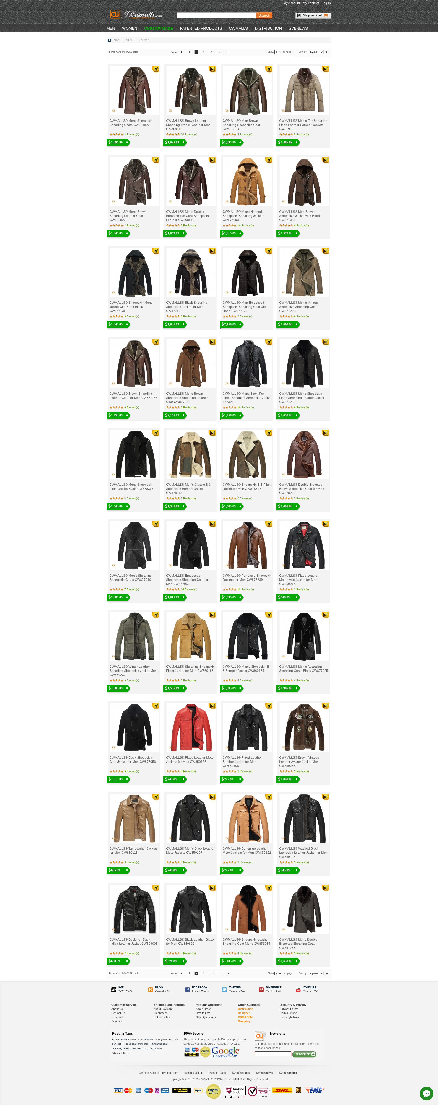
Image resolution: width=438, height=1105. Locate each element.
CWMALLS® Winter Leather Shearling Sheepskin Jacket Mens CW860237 (134, 671)
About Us (117, 1009)
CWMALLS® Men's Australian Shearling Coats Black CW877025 (303, 668)
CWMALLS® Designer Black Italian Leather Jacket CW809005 (134, 941)
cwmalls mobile (288, 1072)
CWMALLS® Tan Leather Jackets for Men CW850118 (134, 850)
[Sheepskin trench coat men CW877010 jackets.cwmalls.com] (134, 545)
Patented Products (201, 28)
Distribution (245, 1009)
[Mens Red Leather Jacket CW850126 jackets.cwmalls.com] (190, 727)
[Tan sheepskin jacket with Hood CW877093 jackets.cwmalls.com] (247, 181)
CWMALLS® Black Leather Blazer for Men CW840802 (190, 941)
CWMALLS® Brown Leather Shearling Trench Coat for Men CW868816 (188, 125)
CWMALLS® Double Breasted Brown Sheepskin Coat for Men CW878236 (301, 489)
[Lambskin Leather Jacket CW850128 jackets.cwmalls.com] (304, 818)
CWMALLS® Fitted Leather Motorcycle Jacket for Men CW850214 (298, 580)
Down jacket (161, 1039)
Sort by (303, 51)
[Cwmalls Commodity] (136, 14)
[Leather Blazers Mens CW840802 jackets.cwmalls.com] (190, 909)
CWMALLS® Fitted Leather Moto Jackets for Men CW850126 (190, 759)
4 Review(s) (244, 134)
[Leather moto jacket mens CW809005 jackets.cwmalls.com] (134, 909)
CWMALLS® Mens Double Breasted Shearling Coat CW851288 (298, 943)
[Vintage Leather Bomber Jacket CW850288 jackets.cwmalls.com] (304, 727)
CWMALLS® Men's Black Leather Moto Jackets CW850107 (190, 850)
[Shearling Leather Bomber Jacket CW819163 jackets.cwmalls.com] (304, 90)
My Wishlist (311, 3)
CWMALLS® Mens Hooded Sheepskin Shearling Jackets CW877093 (243, 216)
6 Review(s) (301, 225)
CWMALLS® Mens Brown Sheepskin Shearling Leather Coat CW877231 (187, 398)
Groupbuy (244, 1021)
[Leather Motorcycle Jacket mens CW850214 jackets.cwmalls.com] (304, 545)
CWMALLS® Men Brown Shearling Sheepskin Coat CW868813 (241, 125)
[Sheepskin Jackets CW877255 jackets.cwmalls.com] (304, 363)
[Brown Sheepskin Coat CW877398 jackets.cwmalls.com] (304, 181)
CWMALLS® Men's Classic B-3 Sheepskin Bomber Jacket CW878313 (188, 489)
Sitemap (116, 1021)
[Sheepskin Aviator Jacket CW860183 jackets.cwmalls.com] (190, 636)
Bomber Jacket (128, 1039)
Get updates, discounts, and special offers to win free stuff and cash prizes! (287, 1046)
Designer (244, 1013)
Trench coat (155, 1048)
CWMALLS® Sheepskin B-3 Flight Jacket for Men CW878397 (247, 486)
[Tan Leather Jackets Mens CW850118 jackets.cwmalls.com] (134, 818)
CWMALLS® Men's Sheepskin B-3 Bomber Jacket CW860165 (246, 668)
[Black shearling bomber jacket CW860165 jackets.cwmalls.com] (247, 636)
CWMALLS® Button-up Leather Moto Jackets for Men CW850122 (247, 850)
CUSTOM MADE (158, 28)
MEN (111, 28)
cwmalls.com (170, 1072)
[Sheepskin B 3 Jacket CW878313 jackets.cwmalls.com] (190, 454)
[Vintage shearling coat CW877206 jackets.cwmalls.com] (304, 272)
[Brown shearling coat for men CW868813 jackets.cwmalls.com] (247, 90)
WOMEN (129, 28)
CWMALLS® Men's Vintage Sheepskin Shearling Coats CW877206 (299, 307)
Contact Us (118, 1013)
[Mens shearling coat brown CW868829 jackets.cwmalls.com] (134, 181)
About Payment (163, 1009)
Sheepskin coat (139, 1048)
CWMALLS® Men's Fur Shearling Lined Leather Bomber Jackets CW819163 (303, 125)
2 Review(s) (244, 316)
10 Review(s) (245, 407)
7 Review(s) (188, 498)
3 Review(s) (188, 407)
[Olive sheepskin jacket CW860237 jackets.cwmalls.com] (134, 636)
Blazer (115, 1039)
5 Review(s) (301, 134)
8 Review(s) (131, 134)
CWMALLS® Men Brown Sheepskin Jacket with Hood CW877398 (299, 216)
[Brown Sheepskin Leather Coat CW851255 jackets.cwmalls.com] (247, 909)
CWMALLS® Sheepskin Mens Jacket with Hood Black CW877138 (131, 307)
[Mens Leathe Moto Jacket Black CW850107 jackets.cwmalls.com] (190, 818)
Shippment (160, 1013)
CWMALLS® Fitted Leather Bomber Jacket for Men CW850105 (242, 762)
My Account (291, 3)
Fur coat (116, 1044)
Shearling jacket (120, 1048)
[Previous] (182, 52)
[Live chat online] (426, 1093)
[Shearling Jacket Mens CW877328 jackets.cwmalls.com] (247, 363)
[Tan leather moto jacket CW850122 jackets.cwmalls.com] (247, 818)
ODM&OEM (245, 1017)
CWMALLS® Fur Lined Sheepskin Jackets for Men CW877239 (247, 577)
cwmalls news (264, 1072)
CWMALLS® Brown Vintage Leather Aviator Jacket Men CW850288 (299, 762)
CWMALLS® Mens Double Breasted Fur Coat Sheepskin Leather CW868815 (187, 216)
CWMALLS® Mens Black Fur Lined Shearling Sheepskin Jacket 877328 (247, 398)
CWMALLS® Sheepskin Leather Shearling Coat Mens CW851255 (246, 941)
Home (115, 40)
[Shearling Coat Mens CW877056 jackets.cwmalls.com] (134, 727)
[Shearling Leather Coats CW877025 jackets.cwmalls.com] (304, 636)
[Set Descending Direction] (326, 51)
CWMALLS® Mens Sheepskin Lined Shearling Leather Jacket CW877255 (301, 398)
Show (271, 51)
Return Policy (162, 1017)
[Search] (264, 15)
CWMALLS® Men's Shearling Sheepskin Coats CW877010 (131, 577)
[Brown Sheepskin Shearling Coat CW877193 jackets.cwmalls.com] (247, 272)
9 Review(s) (188, 225)
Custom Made (145, 1039)
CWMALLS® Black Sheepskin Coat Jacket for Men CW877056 (133, 759)
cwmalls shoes (241, 1072)
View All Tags (120, 1053)
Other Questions (206, 1017)
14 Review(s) (245, 225)
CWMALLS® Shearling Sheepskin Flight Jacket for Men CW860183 (190, 668)
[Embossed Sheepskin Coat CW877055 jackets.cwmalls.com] (190, 545)
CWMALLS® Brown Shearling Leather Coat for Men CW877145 (134, 395)
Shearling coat (159, 1044)
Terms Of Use (288, 1013)
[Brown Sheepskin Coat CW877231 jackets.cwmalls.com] (190, 363)
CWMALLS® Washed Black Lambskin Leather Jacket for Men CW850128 (303, 853)
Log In (326, 3)
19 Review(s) (245, 589)
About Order (203, 1009)
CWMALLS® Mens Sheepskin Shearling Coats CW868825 (131, 123)
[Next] (228, 52)
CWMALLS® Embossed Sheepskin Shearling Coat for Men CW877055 (187, 580)
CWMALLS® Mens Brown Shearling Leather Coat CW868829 (128, 216)
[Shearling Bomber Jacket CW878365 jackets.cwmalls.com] (134, 454)
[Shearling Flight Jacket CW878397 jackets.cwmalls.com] (247, 454)
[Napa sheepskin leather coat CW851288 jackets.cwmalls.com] (304, 909)
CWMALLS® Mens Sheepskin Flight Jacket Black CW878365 (132, 486)
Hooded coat (129, 1044)
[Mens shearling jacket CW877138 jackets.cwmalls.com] (134, 272)
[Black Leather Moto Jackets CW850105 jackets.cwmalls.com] (247, 727)
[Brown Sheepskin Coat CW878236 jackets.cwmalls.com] (304, 454)
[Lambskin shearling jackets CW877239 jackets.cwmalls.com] (247, 545)
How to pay (203, 1013)
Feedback (117, 1017)
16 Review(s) (189, 134)
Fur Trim (173, 1039)
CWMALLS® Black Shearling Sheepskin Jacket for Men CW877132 (186, 307)
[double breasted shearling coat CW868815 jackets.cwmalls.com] (190, 181)
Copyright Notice (290, 1017)
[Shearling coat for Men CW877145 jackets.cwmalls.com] (134, 363)
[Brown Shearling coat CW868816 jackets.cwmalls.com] (190, 90)
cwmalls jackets (193, 1072)
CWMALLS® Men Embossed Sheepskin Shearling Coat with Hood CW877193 (245, 307)
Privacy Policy (289, 1009)
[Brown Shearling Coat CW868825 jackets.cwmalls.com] (134, 90)
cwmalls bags (217, 1072)
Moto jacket (144, 1044)
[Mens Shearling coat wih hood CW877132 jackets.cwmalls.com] (190, 272)
